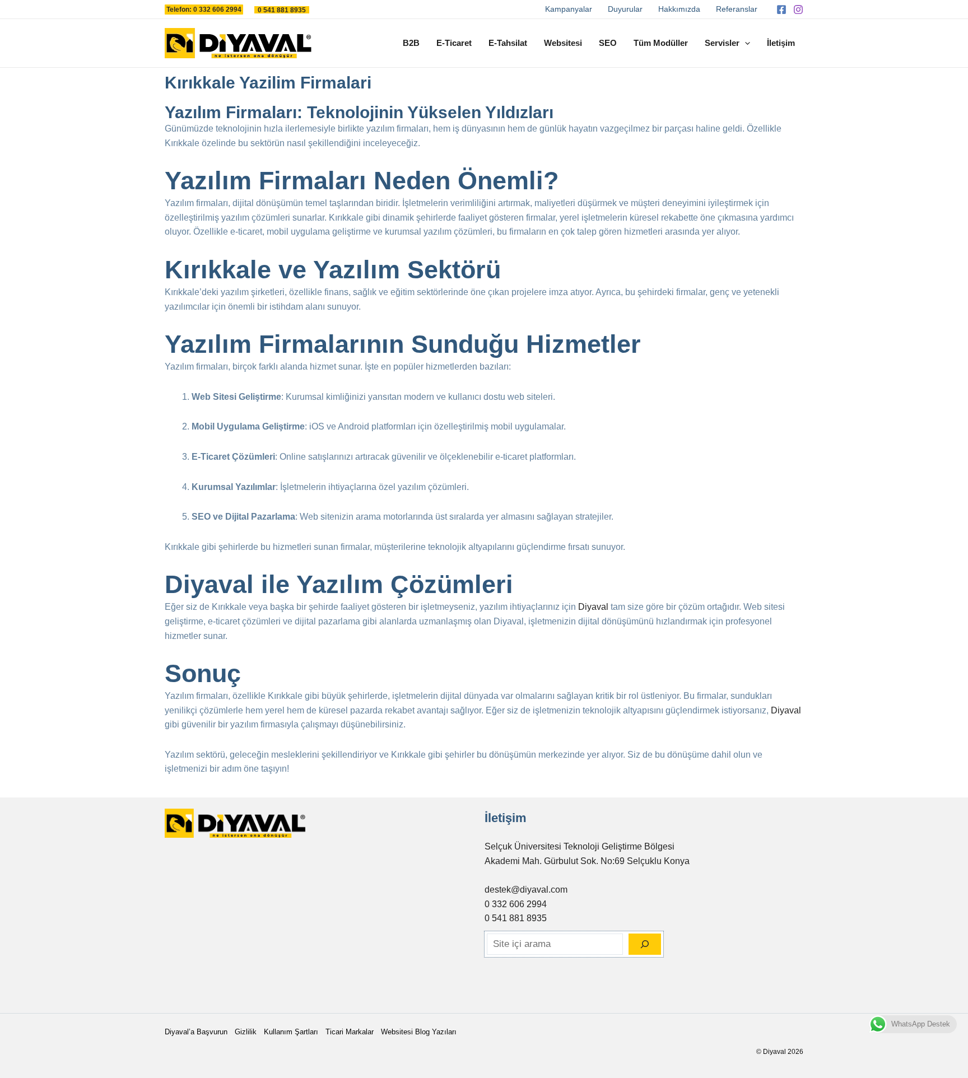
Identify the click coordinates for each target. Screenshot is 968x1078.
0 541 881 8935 (516, 918)
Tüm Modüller (661, 43)
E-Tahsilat (507, 43)
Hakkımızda (679, 8)
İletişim (781, 43)
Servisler (722, 43)
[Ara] (645, 944)
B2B (411, 43)
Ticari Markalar (349, 1032)
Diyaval (593, 607)
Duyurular (625, 8)
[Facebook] (781, 9)
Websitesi (563, 43)
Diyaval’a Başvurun (196, 1032)
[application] (744, 43)
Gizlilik (246, 1032)
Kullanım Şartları (291, 1032)
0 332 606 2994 (516, 904)
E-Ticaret (454, 43)
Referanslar (736, 8)
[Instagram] (798, 9)
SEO (608, 43)
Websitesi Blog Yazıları (419, 1032)
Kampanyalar (568, 8)
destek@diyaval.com (526, 889)
